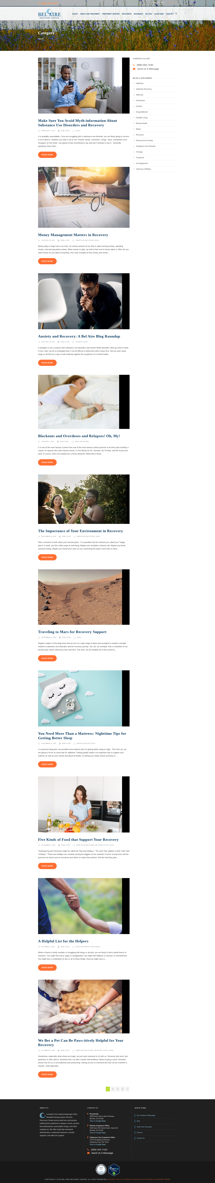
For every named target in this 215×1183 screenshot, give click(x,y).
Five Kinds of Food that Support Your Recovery (78, 840)
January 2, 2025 (47, 441)
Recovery (84, 441)
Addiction (140, 83)
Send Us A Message (148, 69)
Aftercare (139, 95)
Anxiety (79, 342)
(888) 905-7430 (49, 3)
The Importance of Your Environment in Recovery (80, 531)
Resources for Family (90, 946)
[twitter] (176, 2)
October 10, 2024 (48, 1050)
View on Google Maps (98, 1121)
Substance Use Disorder (146, 146)
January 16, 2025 (48, 342)
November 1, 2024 (48, 845)
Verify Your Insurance (144, 1127)
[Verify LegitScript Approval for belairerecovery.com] (114, 1170)
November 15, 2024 (48, 743)
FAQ (138, 1121)
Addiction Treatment (90, 14)
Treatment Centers (111, 14)
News (78, 130)
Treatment (140, 158)
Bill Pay (148, 14)
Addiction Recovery (85, 240)
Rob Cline (65, 130)
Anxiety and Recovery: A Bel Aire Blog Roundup (79, 336)
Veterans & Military (143, 169)
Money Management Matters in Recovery (73, 235)
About (75, 14)
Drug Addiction (142, 112)
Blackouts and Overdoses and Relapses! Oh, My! (79, 436)
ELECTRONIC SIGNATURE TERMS (156, 1179)
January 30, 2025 (48, 240)
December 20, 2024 (48, 536)
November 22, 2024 (48, 637)
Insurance (138, 14)
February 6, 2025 (48, 130)
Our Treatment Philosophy (146, 1115)
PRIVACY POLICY (115, 1179)
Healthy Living (102, 845)
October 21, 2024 (48, 946)
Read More (47, 155)
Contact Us (141, 1138)
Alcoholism (140, 100)
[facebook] (168, 2)
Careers (139, 1132)
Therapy (139, 152)
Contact (170, 14)
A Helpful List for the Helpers (63, 941)
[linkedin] (172, 2)
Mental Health (83, 743)
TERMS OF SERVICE (132, 1179)
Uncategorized (142, 163)
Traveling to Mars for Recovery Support (72, 632)
